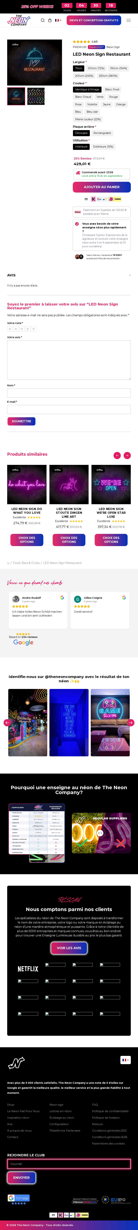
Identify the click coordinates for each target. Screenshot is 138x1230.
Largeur (80, 62)
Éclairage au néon (62, 1117)
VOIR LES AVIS (69, 948)
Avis (9, 1124)
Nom (11, 385)
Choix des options (27, 540)
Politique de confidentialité (110, 1111)
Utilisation (81, 140)
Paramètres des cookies (108, 1143)
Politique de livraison (106, 1117)
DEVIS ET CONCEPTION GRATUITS (94, 20)
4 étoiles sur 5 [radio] (27, 329)
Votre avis (14, 337)
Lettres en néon (61, 1111)
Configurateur (59, 1124)
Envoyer (21, 1178)
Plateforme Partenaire (65, 1130)
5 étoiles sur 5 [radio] (33, 329)
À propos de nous (19, 1130)
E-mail (12, 401)
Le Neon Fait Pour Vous (23, 1111)
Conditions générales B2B (109, 1137)
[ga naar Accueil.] (8, 563)
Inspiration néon (18, 1117)
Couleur (80, 83)
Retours (97, 1124)
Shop (10, 1104)
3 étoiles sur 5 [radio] (21, 329)
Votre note (15, 323)
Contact (12, 1137)
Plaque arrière (84, 126)
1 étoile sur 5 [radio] (10, 329)
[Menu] (128, 20)
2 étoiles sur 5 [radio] (16, 329)
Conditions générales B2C (109, 1130)
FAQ (95, 1104)
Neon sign (56, 1104)
